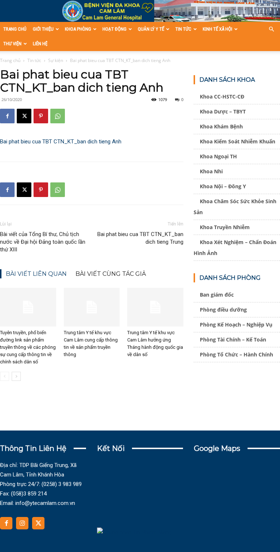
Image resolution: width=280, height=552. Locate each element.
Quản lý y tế (151, 29)
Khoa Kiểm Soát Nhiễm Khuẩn (237, 141)
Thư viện (12, 43)
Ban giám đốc (217, 294)
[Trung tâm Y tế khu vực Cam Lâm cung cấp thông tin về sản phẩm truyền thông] (92, 307)
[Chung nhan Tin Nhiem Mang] (134, 532)
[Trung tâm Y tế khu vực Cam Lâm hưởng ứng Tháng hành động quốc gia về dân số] (155, 307)
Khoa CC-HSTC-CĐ (222, 96)
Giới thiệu (43, 29)
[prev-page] (4, 376)
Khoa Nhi (211, 171)
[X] (24, 116)
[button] (271, 29)
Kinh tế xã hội (217, 29)
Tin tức (183, 29)
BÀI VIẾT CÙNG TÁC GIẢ (110, 273)
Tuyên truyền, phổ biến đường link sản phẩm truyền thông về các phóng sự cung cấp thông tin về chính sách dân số (28, 347)
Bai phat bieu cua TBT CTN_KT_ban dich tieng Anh (60, 141)
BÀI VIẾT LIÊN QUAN (36, 273)
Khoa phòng (78, 29)
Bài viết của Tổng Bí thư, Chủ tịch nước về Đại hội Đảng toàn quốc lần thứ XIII (42, 242)
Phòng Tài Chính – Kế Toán (233, 339)
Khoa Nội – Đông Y (223, 186)
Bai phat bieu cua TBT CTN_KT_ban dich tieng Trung (140, 238)
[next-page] (16, 376)
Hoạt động (114, 29)
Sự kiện (55, 60)
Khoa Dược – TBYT (223, 111)
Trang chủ (14, 29)
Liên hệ (40, 43)
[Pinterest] (41, 116)
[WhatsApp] (57, 116)
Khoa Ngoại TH (218, 156)
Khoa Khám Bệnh (221, 126)
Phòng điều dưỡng (223, 309)
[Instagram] (22, 523)
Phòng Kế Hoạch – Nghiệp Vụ (236, 324)
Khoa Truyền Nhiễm (225, 227)
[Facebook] (7, 116)
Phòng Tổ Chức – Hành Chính (236, 354)
